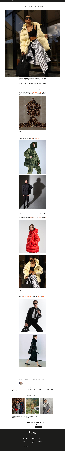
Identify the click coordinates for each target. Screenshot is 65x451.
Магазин (41, 1)
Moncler (33, 92)
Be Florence (39, 217)
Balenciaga (31, 217)
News (33, 441)
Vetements (34, 217)
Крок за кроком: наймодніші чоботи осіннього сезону (31, 417)
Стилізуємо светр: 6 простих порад (45, 416)
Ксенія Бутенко (25, 382)
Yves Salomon (39, 296)
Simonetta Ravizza (31, 375)
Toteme (40, 138)
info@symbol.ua (40, 441)
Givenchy (31, 296)
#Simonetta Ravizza (50, 389)
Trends (19, 3)
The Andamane (25, 296)
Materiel (43, 296)
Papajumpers (37, 138)
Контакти (24, 442)
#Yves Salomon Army (42, 389)
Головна (13, 3)
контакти (39, 438)
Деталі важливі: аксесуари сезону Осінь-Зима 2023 (18, 417)
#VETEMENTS (35, 389)
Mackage (32, 138)
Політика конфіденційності (26, 446)
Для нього (28, 424)
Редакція (24, 441)
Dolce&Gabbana (39, 92)
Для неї (38, 424)
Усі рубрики (16, 3)
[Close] (44, 1)
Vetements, (35, 92)
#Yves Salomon (30, 389)
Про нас (24, 440)
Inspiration (14, 390)
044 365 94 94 (40, 440)
